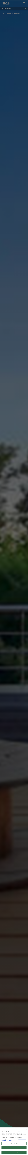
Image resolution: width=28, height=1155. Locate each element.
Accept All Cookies (14, 1152)
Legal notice (9, 1140)
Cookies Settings (14, 1143)
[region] (14, 1141)
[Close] (26, 1129)
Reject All (14, 1148)
